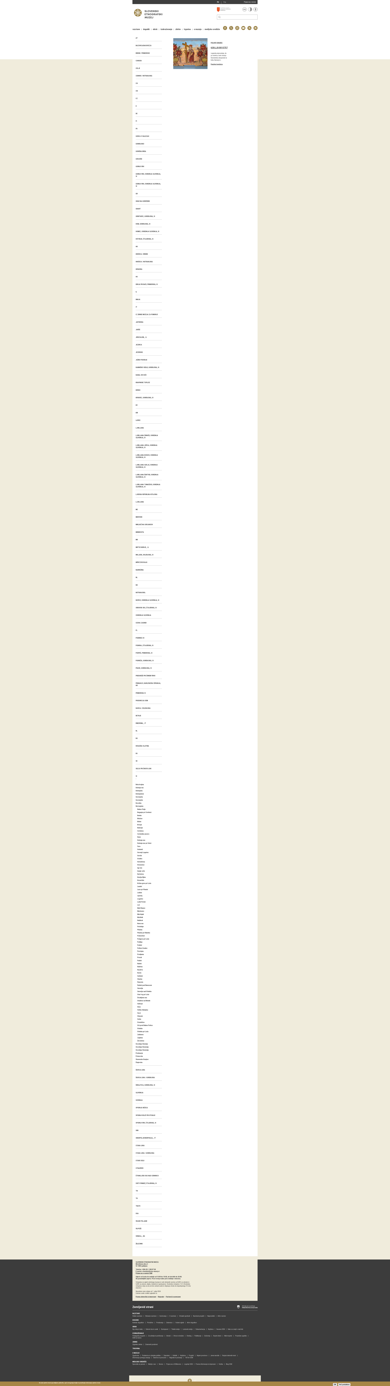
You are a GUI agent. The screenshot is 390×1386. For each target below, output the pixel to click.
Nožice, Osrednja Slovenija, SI (147, 600)
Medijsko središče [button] (212, 29)
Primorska (139, 1056)
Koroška (138, 803)
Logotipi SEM (188, 1364)
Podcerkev (141, 936)
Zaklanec (140, 1035)
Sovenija (139, 1100)
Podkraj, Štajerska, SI (144, 645)
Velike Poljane (141, 1221)
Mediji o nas (152, 1364)
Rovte (139, 973)
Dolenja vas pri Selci (144, 843)
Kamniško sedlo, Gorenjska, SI (147, 367)
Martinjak (140, 914)
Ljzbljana (140, 502)
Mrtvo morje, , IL (142, 547)
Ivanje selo (141, 871)
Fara (138, 846)
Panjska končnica (217, 64)
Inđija (138, 299)
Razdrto (140, 970)
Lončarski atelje (188, 1329)
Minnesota (140, 532)
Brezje (139, 825)
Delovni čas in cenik (152, 1329)
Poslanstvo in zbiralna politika (151, 1355)
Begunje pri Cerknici (144, 812)
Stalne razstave (137, 1316)
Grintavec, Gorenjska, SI (145, 216)
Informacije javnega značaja (141, 1358)
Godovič (140, 849)
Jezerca (139, 345)
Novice (161, 1364)
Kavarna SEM (220, 1329)
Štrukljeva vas (142, 998)
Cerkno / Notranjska (144, 76)
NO (137, 585)
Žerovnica (140, 1041)
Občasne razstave (151, 1316)
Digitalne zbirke (137, 1344)
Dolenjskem (140, 794)
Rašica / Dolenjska (143, 708)
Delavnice (169, 1323)
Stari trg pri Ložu (143, 994)
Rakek (139, 964)
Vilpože (138, 1229)
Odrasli (168, 1336)
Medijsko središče (139, 1362)
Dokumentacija (200, 1329)
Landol (139, 886)
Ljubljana (140, 428)
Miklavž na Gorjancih (144, 524)
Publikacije (197, 1336)
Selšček (140, 976)
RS (137, 753)
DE (136, 114)
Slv (218, 2)
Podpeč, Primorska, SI (144, 653)
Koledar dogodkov (138, 1323)
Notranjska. (141, 593)
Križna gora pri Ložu (144, 883)
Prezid (139, 957)
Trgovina (136, 1348)
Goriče (139, 856)
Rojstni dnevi (217, 1336)
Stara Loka (140, 1146)
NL (137, 577)
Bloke (139, 822)
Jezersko (139, 352)
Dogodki (135, 1320)
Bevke (139, 815)
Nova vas (140, 923)
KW (137, 413)
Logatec (140, 899)
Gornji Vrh (140, 166)
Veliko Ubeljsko (142, 1010)
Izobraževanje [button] (166, 29)
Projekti (191, 1355)
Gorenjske (139, 800)
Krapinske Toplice (143, 382)
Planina (139, 930)
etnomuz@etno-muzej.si (150, 1271)
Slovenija (139, 1093)
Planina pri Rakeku (143, 933)
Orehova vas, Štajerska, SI (146, 608)
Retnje (138, 716)
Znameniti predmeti (151, 1344)
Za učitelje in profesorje (155, 1336)
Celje (138, 68)
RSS (248, 27)
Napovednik (211, 1316)
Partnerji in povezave (173, 1297)
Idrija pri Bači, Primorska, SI (147, 284)
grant (138, 209)
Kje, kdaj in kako (137, 1329)
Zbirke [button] (178, 29)
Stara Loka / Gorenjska (145, 1153)
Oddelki (175, 1355)
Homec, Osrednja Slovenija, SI (147, 231)
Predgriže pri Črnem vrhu (145, 676)
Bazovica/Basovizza (143, 45)
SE (136, 761)
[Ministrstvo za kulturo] (247, 1307)
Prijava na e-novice (250, 2)
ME (137, 509)
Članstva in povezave (159, 1358)
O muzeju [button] (198, 29)
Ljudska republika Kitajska (146, 494)
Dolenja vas (140, 788)
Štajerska (139, 1062)
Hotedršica (141, 862)
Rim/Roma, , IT (141, 723)
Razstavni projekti (198, 1316)
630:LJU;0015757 (219, 47)
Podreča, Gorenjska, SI (145, 661)
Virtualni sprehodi (184, 1316)
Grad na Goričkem (143, 201)
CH (137, 83)
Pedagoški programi (138, 1336)
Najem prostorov (202, 1355)
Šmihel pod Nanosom (144, 985)
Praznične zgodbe (241, 1336)
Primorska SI (141, 693)
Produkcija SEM (142, 701)
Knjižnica (210, 1329)
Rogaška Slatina (142, 746)
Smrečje (140, 988)
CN (137, 91)
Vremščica (140, 1022)
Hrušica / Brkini (142, 254)
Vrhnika (139, 1028)
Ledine (139, 893)
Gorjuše (139, 159)
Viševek (140, 1016)
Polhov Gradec (142, 948)
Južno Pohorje (141, 360)
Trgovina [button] (187, 29)
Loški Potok (141, 902)
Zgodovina (135, 1355)
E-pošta (256, 27)
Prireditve (150, 1323)
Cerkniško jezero (143, 834)
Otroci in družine (178, 1336)
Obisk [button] (155, 29)
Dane (139, 837)
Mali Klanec (141, 908)
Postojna (140, 951)
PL (136, 630)
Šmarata (140, 982)
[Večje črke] (245, 9)
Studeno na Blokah (143, 1001)
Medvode (139, 517)
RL (136, 731)
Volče (139, 1019)
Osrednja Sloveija (142, 1044)
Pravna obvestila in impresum (146, 1297)
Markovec (140, 911)
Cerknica (140, 831)
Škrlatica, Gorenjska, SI (145, 1085)
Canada (139, 61)
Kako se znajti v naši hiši (235, 1329)
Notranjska (139, 806)
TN (137, 1191)
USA (137, 1213)
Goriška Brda (141, 151)
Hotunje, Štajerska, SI (144, 239)
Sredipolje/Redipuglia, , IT (146, 1138)
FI (136, 121)
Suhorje (140, 1004)
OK (335, 1384)
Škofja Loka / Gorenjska (145, 1077)
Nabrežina (140, 570)
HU (137, 277)
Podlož (139, 945)
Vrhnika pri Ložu (142, 1031)
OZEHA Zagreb (141, 623)
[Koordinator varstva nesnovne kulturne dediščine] (229, 9)
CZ (137, 98)
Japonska (139, 322)
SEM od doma (136, 1338)
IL (136, 292)
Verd (139, 1013)
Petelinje (140, 927)
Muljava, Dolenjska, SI (144, 555)
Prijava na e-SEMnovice (173, 1364)
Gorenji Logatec (143, 852)
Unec (139, 1007)
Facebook (225, 27)
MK (137, 540)
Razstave (136, 1313)
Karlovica (140, 874)
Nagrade (161, 1297)
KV (137, 405)
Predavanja (159, 1323)
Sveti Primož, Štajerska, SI (146, 1183)
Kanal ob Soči (141, 375)
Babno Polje (141, 809)
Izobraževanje (138, 1333)
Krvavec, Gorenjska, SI (144, 398)
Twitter (231, 27)
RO (137, 738)
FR (136, 129)
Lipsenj (139, 896)
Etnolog (189, 1336)
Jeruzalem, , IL (141, 337)
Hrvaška (139, 269)
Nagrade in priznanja (175, 1358)
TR (137, 1198)
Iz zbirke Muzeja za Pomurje (147, 314)
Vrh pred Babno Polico (145, 1025)
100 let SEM (189, 1358)
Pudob (139, 961)
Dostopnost (164, 1329)
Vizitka (221, 1364)
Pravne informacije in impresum (206, 1364)
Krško (138, 390)
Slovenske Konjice (142, 1059)
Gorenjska (139, 797)
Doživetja (207, 1336)
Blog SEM (229, 1364)
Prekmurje (139, 1053)
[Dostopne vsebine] (256, 9)
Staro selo (140, 1161)
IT (136, 307)
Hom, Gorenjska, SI (143, 224)
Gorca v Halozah (142, 136)
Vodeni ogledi (179, 1323)
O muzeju (135, 1353)
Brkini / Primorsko (143, 53)
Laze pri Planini (142, 889)
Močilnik (140, 917)
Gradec (139, 859)
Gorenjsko (140, 144)
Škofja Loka (140, 1070)
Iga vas (139, 868)
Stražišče (139, 1168)
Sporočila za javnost (138, 1364)
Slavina (139, 979)
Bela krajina (140, 784)
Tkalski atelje (175, 1329)
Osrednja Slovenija (143, 615)
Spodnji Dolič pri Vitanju (145, 1115)
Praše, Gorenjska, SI (144, 668)
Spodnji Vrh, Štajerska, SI (146, 1123)
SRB (137, 1130)
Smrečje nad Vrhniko (144, 991)
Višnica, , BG (140, 1236)
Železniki (139, 1244)
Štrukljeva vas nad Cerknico (147, 1176)
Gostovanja (162, 1316)
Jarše (138, 330)
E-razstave (172, 1316)
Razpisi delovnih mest (229, 1355)
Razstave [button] (136, 29)
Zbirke (134, 1342)
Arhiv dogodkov (192, 1323)
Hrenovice (140, 865)
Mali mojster (228, 1336)
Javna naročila (214, 1355)
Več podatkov (344, 1384)
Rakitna (139, 967)
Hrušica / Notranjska (144, 262)
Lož (138, 905)
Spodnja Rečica (142, 1108)
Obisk (134, 1327)
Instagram (237, 27)
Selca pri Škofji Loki (143, 769)
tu (156, 1293)
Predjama (140, 954)
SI (136, 776)
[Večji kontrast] (250, 9)
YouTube (243, 27)
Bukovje (140, 828)
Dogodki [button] (146, 29)
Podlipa (139, 942)
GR (137, 194)
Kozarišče (140, 880)
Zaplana (140, 1038)
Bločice (139, 818)
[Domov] (149, 19)
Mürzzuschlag (141, 562)
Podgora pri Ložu (143, 939)
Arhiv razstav (222, 1316)
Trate (138, 1206)
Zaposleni (167, 1355)
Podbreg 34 (140, 638)
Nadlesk (140, 920)
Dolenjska (139, 791)
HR (137, 247)
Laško (138, 420)
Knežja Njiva (141, 877)
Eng (224, 2)
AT (137, 38)
